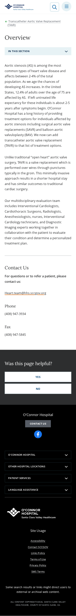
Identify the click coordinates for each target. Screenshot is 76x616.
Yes (38, 377)
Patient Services (19, 478)
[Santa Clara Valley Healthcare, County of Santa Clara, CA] (19, 6)
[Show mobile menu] (66, 6)
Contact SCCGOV (38, 547)
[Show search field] (54, 7)
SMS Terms (38, 571)
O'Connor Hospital (21, 454)
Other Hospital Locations (26, 466)
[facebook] (38, 434)
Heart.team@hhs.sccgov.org (25, 293)
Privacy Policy (38, 565)
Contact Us (38, 423)
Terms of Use (38, 559)
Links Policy (38, 553)
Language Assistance (23, 489)
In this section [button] (19, 51)
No (38, 389)
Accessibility (38, 541)
